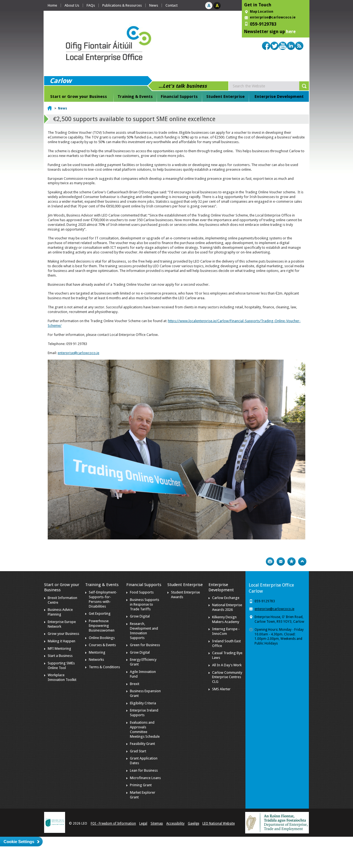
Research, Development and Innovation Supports (144, 631)
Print (270, 561)
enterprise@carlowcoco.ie (273, 17)
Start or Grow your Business (78, 96)
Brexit (134, 684)
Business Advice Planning (60, 612)
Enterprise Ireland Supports (144, 712)
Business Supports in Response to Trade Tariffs (144, 604)
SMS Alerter (221, 689)
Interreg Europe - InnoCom (226, 631)
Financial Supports (179, 96)
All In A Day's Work (227, 665)
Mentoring (97, 652)
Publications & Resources (122, 5)
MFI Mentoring (59, 648)
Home (52, 5)
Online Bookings (102, 638)
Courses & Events (102, 645)
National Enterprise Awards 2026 (227, 607)
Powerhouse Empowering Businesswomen (101, 625)
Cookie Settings (19, 841)
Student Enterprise (225, 96)
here (291, 31)
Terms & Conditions (104, 667)
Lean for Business (144, 770)
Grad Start (138, 751)
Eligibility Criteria (143, 703)
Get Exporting (100, 613)
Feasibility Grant (142, 744)
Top (302, 561)
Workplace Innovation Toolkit (62, 677)
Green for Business (145, 645)
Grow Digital (140, 616)
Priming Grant (141, 785)
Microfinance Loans (145, 778)
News (153, 5)
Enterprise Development (279, 96)
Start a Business (60, 656)
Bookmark (291, 561)
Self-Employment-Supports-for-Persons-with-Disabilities (103, 599)
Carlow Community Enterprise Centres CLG (227, 677)
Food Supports (142, 592)
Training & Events (135, 96)
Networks (96, 659)
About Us (72, 5)
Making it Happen (61, 641)
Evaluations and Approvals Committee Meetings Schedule (145, 729)
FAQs (91, 5)
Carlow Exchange (225, 598)
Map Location (261, 12)
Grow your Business (63, 634)
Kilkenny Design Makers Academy (225, 619)
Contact (171, 5)
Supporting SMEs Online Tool (61, 665)
